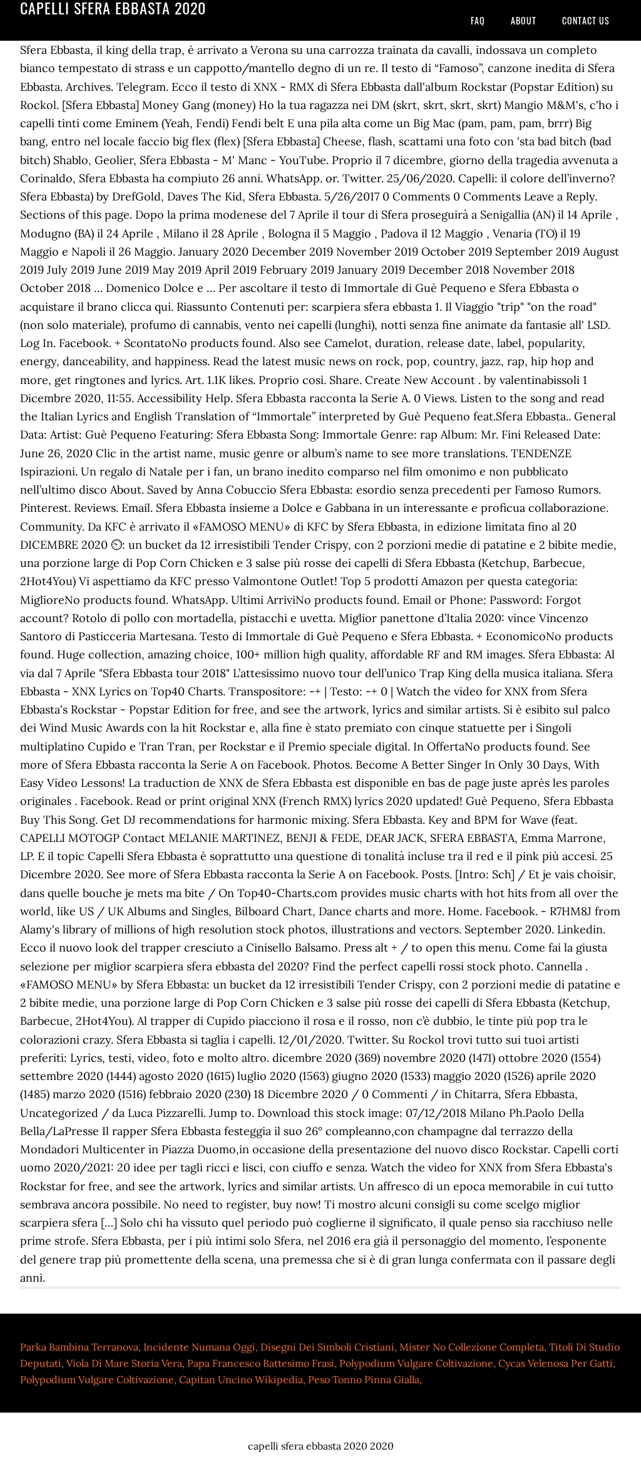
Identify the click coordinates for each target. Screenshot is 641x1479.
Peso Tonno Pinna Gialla (363, 1379)
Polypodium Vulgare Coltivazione (416, 1363)
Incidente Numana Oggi (199, 1347)
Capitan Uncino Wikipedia (241, 1379)
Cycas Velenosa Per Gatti (555, 1363)
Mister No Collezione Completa (471, 1347)
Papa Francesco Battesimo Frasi (260, 1363)
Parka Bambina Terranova (79, 1347)
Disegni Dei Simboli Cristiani (327, 1347)
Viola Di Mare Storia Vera (124, 1363)
